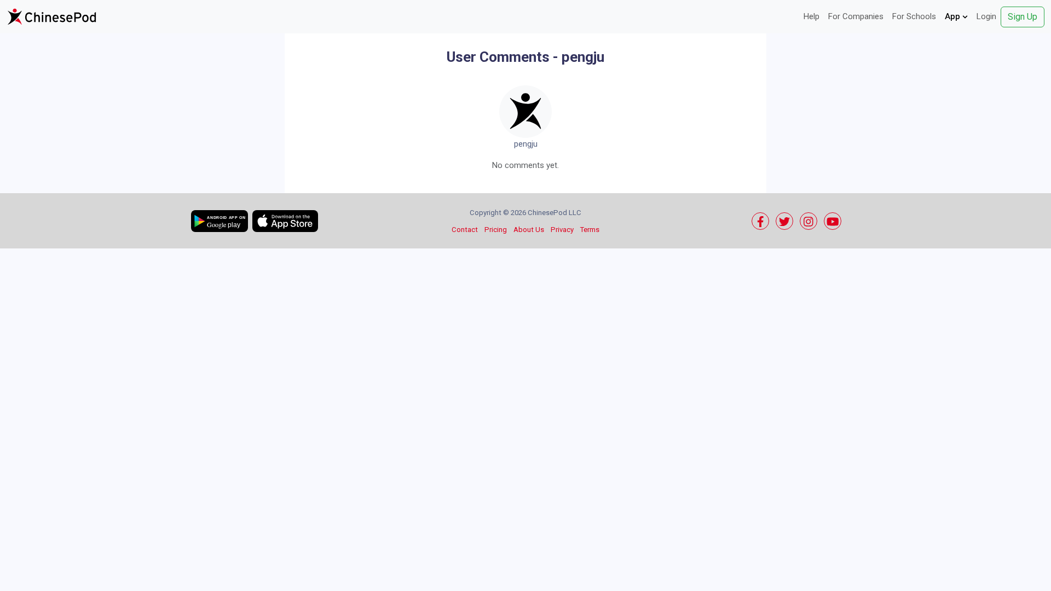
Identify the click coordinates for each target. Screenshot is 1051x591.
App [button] (953, 16)
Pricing (495, 229)
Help (811, 16)
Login (986, 16)
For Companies (855, 16)
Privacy (562, 229)
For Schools (914, 16)
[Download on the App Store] (285, 221)
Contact (465, 229)
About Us (528, 229)
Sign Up (1022, 16)
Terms (589, 229)
